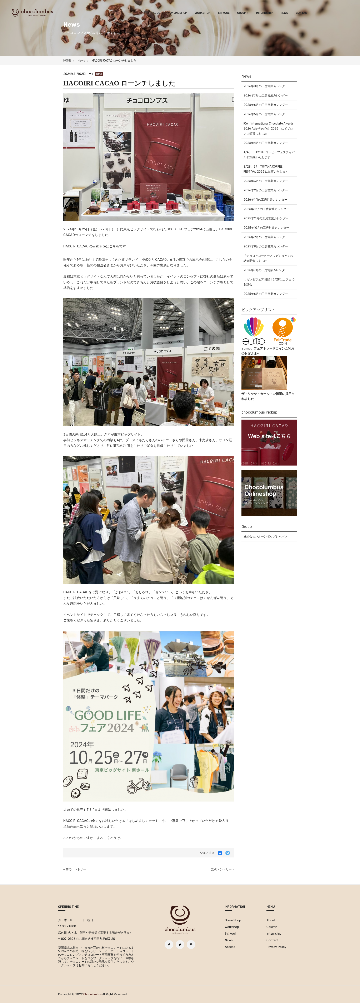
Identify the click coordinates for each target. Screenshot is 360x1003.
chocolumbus (92, 994)
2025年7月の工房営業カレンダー (266, 270)
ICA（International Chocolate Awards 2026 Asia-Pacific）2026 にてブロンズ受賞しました (269, 128)
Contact (302, 12)
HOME (67, 60)
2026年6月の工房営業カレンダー (266, 105)
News (284, 12)
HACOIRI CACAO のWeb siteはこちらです (94, 246)
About (157, 12)
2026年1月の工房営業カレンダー (265, 199)
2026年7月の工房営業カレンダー (266, 95)
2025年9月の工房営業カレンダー (266, 237)
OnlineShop (178, 12)
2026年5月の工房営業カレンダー (266, 114)
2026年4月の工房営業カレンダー (266, 143)
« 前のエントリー (74, 869)
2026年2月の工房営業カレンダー (266, 190)
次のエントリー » (222, 869)
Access (230, 947)
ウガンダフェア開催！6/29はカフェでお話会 (269, 282)
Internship (264, 12)
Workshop (202, 12)
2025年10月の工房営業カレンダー (266, 228)
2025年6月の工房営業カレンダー (266, 294)
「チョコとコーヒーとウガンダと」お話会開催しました (268, 258)
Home (141, 12)
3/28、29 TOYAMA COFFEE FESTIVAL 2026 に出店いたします (266, 169)
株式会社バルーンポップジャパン (265, 536)
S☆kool (223, 12)
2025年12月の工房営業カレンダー (266, 209)
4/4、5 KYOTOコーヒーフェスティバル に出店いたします (269, 155)
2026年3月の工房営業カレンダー (266, 181)
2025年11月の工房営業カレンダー (266, 218)
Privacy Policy (276, 947)
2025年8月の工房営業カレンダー (266, 246)
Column (242, 12)
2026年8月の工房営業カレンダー (266, 86)
